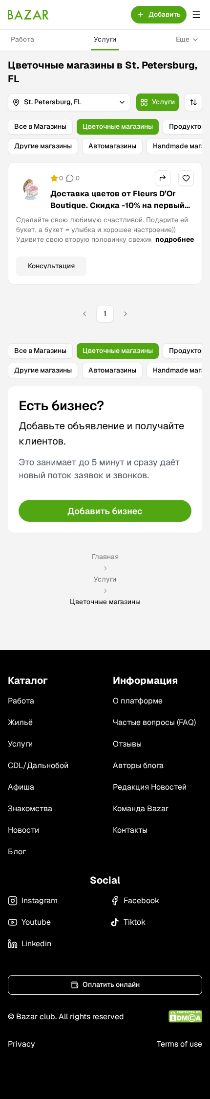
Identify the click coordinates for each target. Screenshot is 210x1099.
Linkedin (36, 943)
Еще (182, 39)
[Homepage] (28, 15)
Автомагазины (112, 145)
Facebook (141, 900)
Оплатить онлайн (111, 984)
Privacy (21, 1044)
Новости (23, 830)
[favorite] (186, 178)
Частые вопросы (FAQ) (154, 722)
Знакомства (30, 808)
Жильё (20, 722)
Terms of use (179, 1044)
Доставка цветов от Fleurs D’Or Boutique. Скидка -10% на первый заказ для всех (117, 205)
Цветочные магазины (118, 126)
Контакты (130, 830)
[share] (162, 178)
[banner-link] (105, 459)
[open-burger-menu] (196, 14)
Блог (17, 851)
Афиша (21, 787)
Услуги (105, 39)
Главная (105, 556)
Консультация (51, 265)
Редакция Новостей (150, 787)
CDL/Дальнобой (38, 765)
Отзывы (127, 744)
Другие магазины (43, 145)
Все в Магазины (40, 126)
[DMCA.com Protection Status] (185, 1016)
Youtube (36, 922)
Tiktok (135, 922)
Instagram (39, 900)
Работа (22, 39)
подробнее (174, 239)
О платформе (138, 701)
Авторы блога (138, 765)
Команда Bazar (140, 808)
